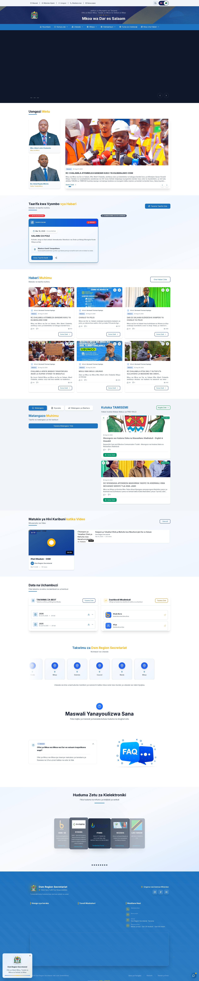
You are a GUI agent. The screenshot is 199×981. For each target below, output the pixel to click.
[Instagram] (155, 892)
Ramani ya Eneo (163, 975)
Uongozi (63, 3)
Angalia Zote (162, 407)
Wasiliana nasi (77, 3)
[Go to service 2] (94, 865)
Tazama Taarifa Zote (159, 206)
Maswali (35, 3)
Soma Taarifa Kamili (40, 258)
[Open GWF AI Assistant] (194, 976)
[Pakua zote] (89, 612)
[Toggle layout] (30, 955)
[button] (63, 752)
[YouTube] (166, 892)
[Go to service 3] (96, 865)
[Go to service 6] (102, 865)
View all (165, 521)
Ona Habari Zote (160, 279)
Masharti (149, 975)
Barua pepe (91, 3)
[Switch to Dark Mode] (155, 3)
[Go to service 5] (100, 865)
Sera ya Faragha (135, 976)
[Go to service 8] (106, 865)
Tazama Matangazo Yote (63, 426)
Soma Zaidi (70, 185)
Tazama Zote (88, 600)
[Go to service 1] (92, 865)
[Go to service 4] (98, 865)
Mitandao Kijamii (49, 3)
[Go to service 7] (104, 865)
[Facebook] (160, 892)
